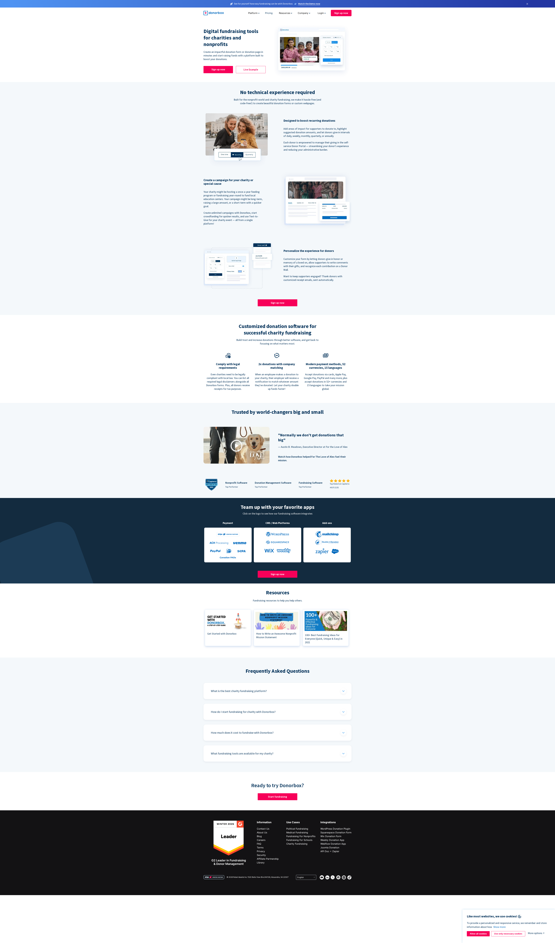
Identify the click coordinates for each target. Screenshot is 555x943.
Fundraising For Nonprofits (300, 836)
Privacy (261, 851)
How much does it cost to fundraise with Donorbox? (242, 732)
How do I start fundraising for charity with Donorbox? (243, 712)
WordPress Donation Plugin (335, 828)
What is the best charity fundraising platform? (239, 691)
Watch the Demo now (309, 3)
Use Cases (293, 822)
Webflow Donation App (333, 843)
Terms (260, 847)
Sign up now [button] (341, 13)
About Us (262, 832)
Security (261, 855)
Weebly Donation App (332, 840)
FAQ (259, 843)
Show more (499, 927)
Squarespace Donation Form (336, 832)
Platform (253, 13)
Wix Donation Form (330, 836)
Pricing (269, 13)
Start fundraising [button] (277, 796)
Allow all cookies (478, 933)
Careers (261, 840)
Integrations (328, 822)
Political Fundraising (297, 828)
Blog (259, 836)
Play (236, 446)
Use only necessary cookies (508, 933)
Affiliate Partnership (268, 858)
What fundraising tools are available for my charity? (242, 753)
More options (535, 933)
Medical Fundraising (297, 832)
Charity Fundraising (296, 843)
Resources (284, 13)
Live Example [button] (251, 69)
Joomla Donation (329, 847)
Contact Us (263, 828)
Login (321, 13)
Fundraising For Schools (299, 840)
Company (303, 13)
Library (260, 862)
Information (264, 822)
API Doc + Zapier (329, 851)
